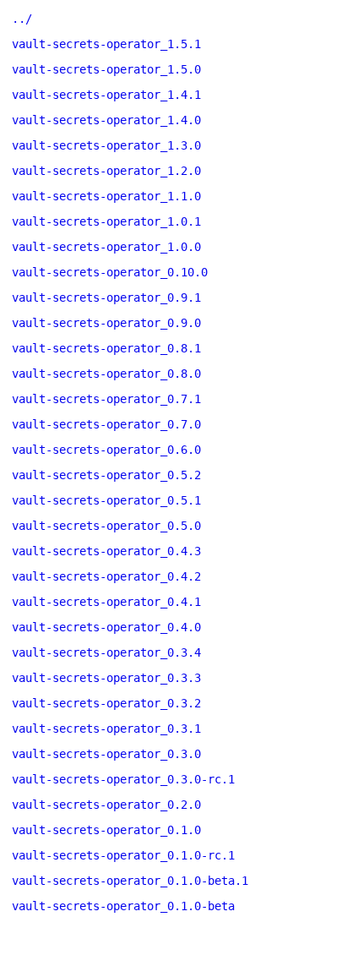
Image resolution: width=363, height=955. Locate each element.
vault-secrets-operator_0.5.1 (106, 500)
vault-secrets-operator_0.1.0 (106, 830)
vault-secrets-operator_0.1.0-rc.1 (123, 855)
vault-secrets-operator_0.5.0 (106, 525)
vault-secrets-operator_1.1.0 (106, 196)
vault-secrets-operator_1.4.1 (106, 94)
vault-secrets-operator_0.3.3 (106, 678)
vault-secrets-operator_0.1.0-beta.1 (130, 880)
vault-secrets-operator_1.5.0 (106, 69)
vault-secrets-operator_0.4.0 (106, 627)
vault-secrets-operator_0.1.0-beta (123, 906)
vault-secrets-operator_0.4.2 (106, 576)
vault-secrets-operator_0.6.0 (106, 449)
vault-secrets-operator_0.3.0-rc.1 (123, 779)
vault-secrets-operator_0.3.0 (106, 754)
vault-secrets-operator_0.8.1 (106, 348)
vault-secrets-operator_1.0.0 (106, 247)
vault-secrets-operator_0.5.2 (106, 475)
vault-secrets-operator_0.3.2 (106, 703)
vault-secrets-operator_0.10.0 (110, 272)
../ (22, 18)
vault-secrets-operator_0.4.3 (106, 551)
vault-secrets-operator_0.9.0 (106, 323)
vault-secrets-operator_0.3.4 (106, 652)
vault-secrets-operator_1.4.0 (106, 120)
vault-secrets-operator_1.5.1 (106, 44)
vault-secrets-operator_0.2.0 (106, 804)
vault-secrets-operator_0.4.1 (106, 601)
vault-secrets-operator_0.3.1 (106, 728)
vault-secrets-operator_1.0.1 (106, 221)
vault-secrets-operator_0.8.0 (106, 373)
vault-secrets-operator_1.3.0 (106, 145)
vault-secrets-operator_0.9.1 (106, 297)
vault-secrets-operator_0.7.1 (106, 399)
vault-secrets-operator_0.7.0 (106, 424)
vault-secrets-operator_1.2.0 (106, 170)
